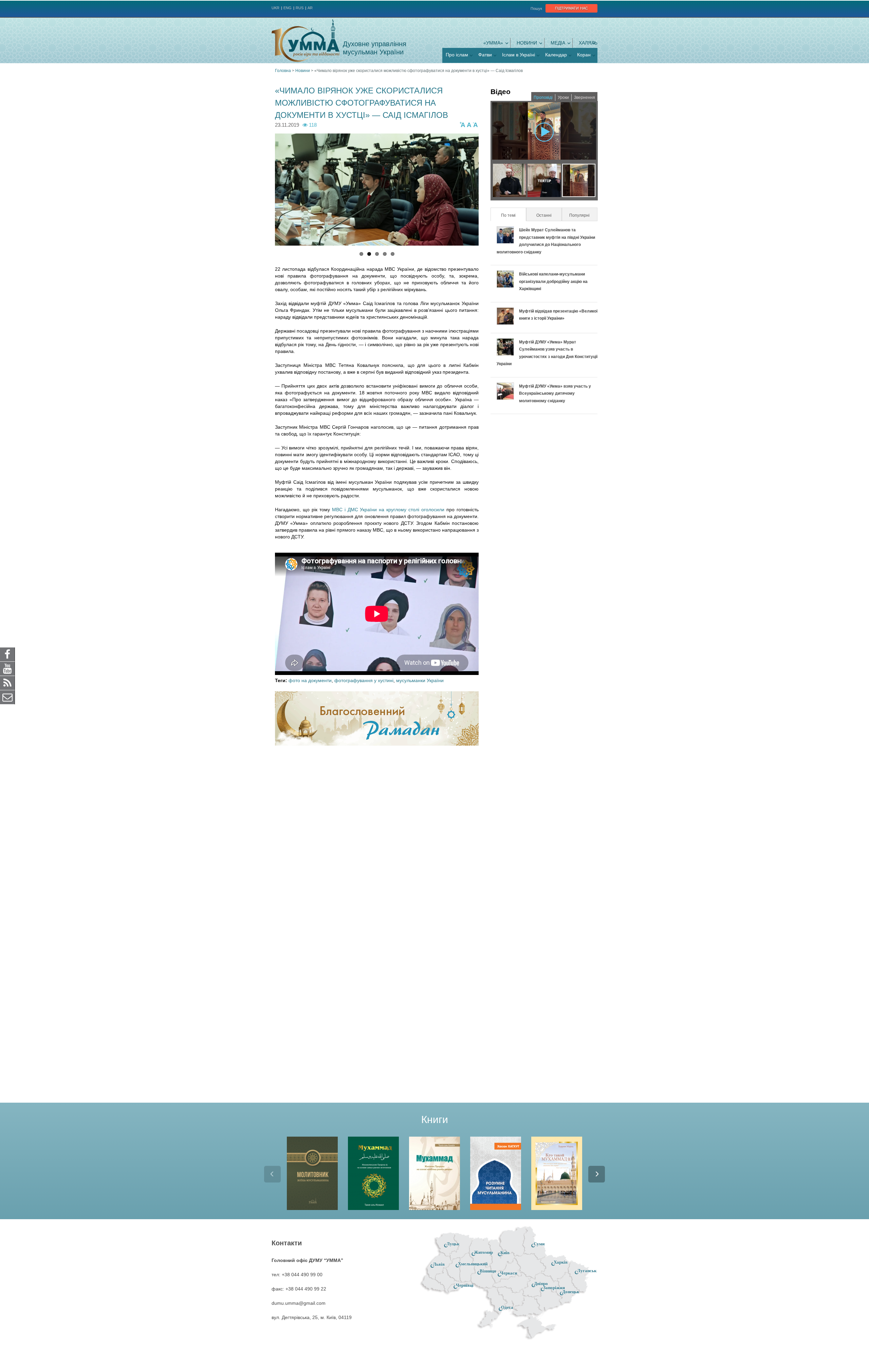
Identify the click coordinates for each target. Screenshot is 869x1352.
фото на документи (310, 680)
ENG (287, 8)
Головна (283, 70)
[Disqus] (377, 840)
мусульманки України (420, 680)
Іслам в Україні (518, 54)
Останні (544, 215)
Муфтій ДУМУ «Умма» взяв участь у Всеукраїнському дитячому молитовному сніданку (555, 393)
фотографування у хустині (363, 680)
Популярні (579, 215)
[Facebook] (7, 654)
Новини (527, 43)
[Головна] (305, 40)
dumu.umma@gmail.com (299, 1303)
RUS (299, 8)
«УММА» (493, 43)
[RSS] (7, 683)
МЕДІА (558, 43)
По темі (513, 215)
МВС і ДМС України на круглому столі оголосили (388, 509)
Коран (584, 54)
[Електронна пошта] (7, 697)
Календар (556, 54)
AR (310, 8)
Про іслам (457, 54)
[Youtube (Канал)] (7, 668)
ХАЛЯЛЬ (588, 43)
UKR (275, 8)
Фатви (485, 54)
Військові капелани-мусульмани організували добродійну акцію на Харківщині (553, 281)
